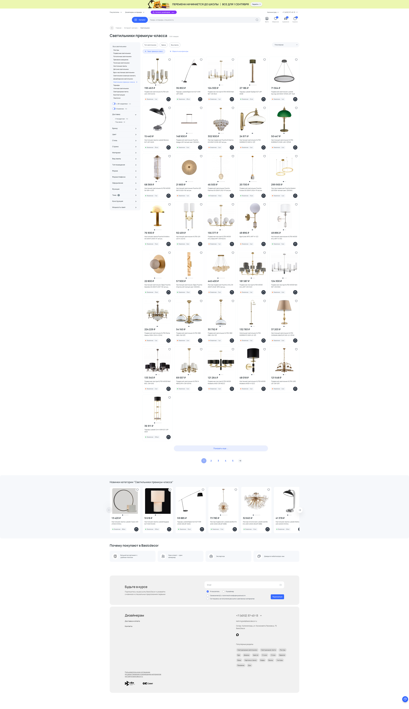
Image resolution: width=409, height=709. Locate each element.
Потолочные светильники (122, 56)
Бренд (163, 45)
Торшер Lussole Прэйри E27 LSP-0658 (251, 93)
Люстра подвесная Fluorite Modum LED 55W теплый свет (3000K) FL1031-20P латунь (283, 189)
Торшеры (116, 85)
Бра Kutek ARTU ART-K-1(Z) (249, 236)
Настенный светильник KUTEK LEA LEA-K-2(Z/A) (188, 237)
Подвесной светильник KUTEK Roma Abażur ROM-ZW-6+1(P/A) (157, 334)
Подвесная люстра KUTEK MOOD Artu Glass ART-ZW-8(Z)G (219, 237)
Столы (273, 655)
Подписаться (277, 597)
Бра (238, 655)
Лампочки (116, 98)
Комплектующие (119, 95)
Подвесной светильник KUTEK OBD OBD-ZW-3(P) (188, 334)
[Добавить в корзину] (168, 99)
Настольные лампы (120, 66)
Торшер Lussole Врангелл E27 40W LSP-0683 (188, 93)
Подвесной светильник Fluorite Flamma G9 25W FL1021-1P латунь (219, 189)
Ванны (270, 660)
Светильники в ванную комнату (124, 76)
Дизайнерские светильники (123, 79)
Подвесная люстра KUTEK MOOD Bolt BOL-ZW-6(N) (157, 382)
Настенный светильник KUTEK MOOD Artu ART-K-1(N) (284, 237)
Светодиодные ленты (120, 92)
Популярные (279, 45)
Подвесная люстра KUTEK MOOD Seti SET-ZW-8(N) (284, 286)
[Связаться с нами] (405, 699)
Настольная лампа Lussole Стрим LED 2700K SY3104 (125, 523)
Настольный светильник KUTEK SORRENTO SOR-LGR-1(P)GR (282, 141)
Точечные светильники (121, 63)
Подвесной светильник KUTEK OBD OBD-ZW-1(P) (220, 334)
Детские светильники (121, 69)
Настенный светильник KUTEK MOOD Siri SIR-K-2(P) (157, 189)
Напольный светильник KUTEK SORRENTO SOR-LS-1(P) (250, 334)
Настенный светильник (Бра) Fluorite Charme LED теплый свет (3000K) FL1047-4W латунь (189, 286)
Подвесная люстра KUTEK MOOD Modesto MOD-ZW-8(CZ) (219, 382)
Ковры (262, 660)
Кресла (255, 655)
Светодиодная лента (268, 650)
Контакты (128, 626)
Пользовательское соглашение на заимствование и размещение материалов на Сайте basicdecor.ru (143, 674)
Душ (249, 665)
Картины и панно (250, 660)
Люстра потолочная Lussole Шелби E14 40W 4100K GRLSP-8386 (255, 523)
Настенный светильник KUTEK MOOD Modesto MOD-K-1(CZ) (252, 382)
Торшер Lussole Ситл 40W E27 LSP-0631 (156, 431)
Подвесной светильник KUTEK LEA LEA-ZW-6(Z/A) (156, 93)
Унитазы (280, 660)
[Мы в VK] (246, 634)
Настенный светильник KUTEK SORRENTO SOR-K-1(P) (250, 141)
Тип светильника (150, 45)
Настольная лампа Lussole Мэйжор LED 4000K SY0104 (288, 523)
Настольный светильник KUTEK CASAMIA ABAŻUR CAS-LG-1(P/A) (282, 334)
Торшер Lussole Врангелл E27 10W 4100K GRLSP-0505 (189, 523)
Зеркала (282, 655)
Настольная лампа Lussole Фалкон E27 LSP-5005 (156, 141)
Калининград (272, 12)
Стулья (264, 655)
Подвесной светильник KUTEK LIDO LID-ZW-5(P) (283, 382)
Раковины (240, 665)
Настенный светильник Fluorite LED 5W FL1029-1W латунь (188, 189)
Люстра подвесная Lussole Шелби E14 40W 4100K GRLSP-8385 (223, 523)
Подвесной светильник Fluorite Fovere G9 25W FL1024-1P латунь (251, 189)
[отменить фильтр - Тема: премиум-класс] (145, 51)
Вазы (239, 660)
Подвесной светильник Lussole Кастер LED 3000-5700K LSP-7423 (283, 93)
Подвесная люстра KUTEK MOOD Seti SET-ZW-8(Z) (221, 93)
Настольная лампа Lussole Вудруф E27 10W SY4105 (156, 523)
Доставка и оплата (132, 621)
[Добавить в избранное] (169, 60)
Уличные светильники (121, 88)
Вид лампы (175, 45)
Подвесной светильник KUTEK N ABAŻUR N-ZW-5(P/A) (187, 382)
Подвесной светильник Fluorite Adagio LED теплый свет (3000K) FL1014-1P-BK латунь (187, 141)
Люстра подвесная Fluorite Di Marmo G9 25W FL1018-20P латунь (220, 141)
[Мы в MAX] (237, 634)
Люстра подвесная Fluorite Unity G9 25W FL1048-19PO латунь (220, 286)
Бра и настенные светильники (123, 72)
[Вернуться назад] (112, 28)
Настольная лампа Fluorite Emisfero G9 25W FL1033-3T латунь (156, 237)
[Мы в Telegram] (255, 634)
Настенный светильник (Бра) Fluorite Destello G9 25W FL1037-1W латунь (157, 286)
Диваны (246, 655)
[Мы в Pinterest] (242, 634)
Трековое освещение (120, 60)
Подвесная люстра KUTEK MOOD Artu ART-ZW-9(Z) (251, 286)
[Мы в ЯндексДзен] (250, 634)
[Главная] (121, 20)
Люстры (116, 50)
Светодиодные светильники (247, 650)
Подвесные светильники (122, 53)
